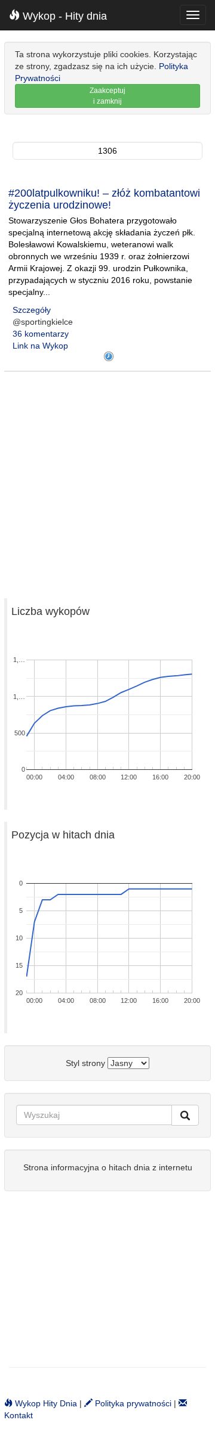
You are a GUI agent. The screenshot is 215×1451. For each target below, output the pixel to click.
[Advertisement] (107, 479)
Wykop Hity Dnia (45, 1403)
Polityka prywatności (132, 1403)
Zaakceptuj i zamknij (107, 95)
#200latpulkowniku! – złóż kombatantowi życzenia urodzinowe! (104, 199)
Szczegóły (32, 310)
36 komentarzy (41, 333)
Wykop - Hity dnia (63, 16)
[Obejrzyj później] (108, 356)
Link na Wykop (40, 345)
